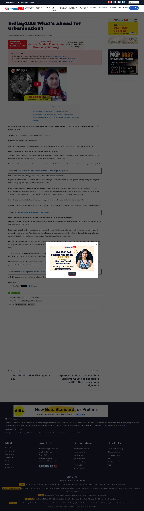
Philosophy (24, 2)
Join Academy (134, 8)
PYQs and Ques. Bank (82, 8)
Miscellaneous (122, 7)
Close (72, 274)
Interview (92, 7)
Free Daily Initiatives (72, 8)
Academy (16, 2)
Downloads (102, 7)
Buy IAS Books (54, 9)
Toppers (112, 7)
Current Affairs (38, 8)
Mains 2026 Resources (63, 8)
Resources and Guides (28, 8)
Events (32, 2)
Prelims (46, 7)
